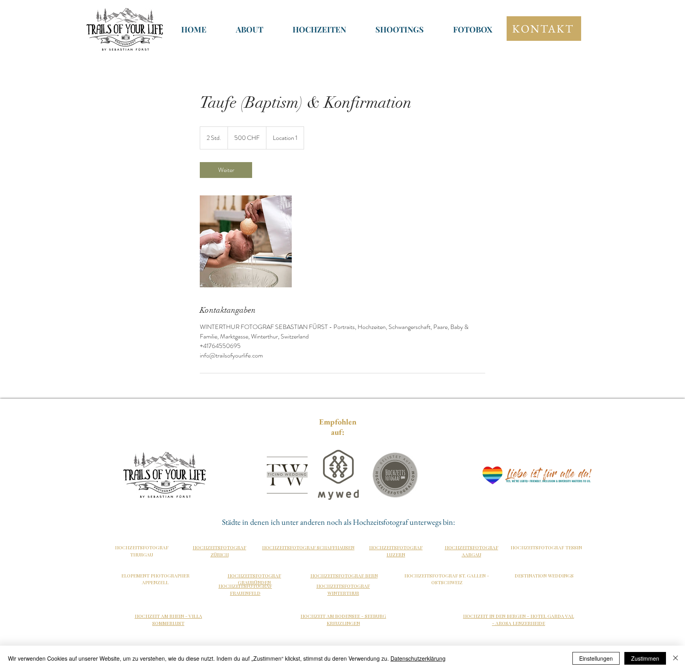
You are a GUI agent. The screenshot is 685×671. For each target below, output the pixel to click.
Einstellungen (596, 658)
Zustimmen (645, 658)
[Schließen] (675, 658)
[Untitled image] (246, 241)
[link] (226, 170)
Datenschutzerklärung (418, 658)
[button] (319, 29)
